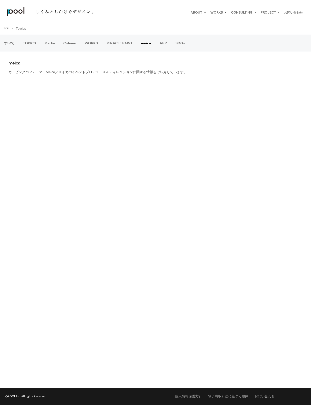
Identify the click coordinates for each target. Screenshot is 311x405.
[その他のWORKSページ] (226, 12)
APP (163, 43)
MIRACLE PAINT (119, 43)
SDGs (180, 43)
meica (146, 43)
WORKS (91, 43)
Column (69, 43)
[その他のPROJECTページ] (279, 12)
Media (49, 43)
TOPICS (29, 43)
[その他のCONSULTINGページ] (255, 12)
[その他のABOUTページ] (205, 12)
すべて (9, 43)
